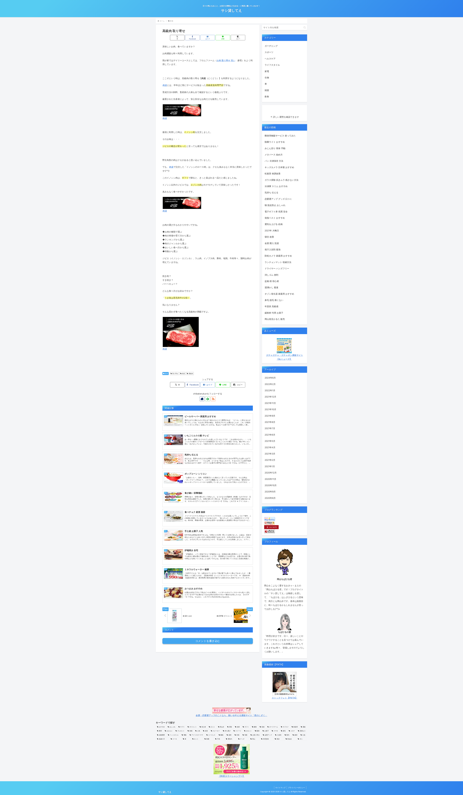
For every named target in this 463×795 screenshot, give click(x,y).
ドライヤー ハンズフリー (277, 268)
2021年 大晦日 (272, 230)
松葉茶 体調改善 (272, 173)
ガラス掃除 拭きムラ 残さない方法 (281, 180)
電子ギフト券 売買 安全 (276, 211)
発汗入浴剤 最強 (272, 249)
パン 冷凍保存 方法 (274, 161)
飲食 (166, 373)
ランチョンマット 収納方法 (278, 262)
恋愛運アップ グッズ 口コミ (278, 199)
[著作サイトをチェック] (202, 398)
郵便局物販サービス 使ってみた (280, 135)
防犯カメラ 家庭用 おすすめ (278, 256)
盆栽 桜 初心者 (272, 281)
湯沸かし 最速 (271, 287)
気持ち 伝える (271, 192)
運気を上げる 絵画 (274, 224)
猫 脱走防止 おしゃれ (275, 205)
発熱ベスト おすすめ (275, 218)
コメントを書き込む (207, 640)
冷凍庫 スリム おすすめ (276, 186)
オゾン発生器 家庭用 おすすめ (279, 294)
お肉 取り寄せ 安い (226, 60)
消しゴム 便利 (271, 275)
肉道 (165, 85)
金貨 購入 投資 (272, 243)
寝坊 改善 (269, 237)
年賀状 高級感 (271, 306)
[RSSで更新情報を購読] (213, 398)
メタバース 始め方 (274, 154)
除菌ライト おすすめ (275, 142)
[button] (238, 37)
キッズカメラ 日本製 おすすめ (279, 167)
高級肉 (191, 373)
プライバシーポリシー (296, 788)
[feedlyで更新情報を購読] (207, 398)
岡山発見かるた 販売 (275, 319)
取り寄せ (175, 373)
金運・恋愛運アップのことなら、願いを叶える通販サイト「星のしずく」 (231, 715)
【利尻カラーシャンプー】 (232, 776)
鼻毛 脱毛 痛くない (274, 300)
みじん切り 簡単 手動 (275, 148)
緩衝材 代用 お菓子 (274, 313)
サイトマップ (280, 788)
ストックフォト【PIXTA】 (284, 698)
